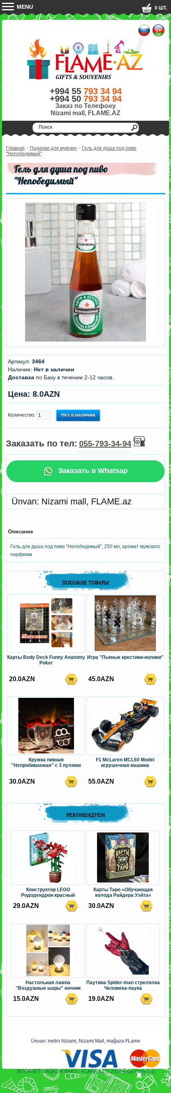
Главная (15, 148)
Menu (24, 7)
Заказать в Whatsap (92, 471)
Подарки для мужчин (53, 148)
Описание (20, 532)
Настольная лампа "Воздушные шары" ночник (48, 985)
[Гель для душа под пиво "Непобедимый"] (85, 340)
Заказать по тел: (68, 443)
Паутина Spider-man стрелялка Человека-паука (123, 985)
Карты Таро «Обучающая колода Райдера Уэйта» (123, 892)
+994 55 (86, 91)
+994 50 (86, 99)
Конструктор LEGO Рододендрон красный (48, 892)
